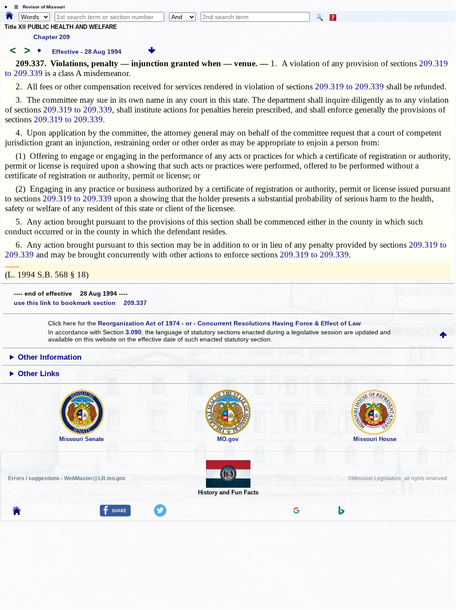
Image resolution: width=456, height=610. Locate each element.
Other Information (49, 357)
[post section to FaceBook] (115, 514)
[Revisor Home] (16, 512)
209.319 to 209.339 (349, 86)
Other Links (38, 373)
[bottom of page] (151, 51)
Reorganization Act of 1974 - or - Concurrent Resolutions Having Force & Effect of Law (229, 323)
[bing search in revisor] (342, 512)
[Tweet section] (160, 514)
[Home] (9, 16)
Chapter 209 (51, 36)
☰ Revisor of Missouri (37, 6)
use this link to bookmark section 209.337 (80, 302)
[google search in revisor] (296, 511)
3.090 (133, 332)
